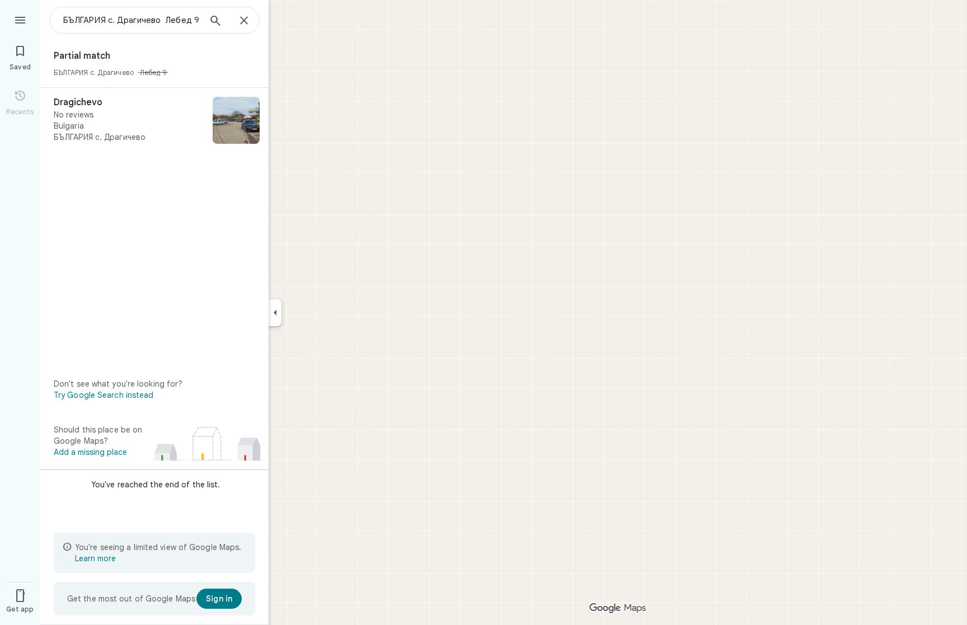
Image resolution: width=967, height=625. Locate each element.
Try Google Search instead (104, 395)
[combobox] (131, 20)
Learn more (95, 558)
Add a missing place (90, 452)
